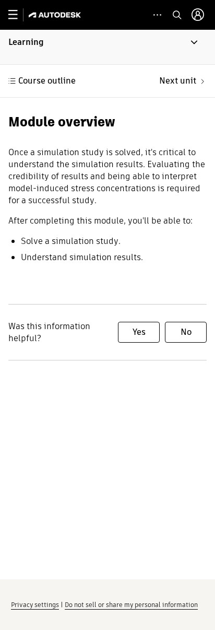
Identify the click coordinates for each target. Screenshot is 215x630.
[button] (107, 47)
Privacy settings (35, 604)
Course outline (47, 81)
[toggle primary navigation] (18, 14)
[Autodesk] (56, 15)
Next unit (177, 81)
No (186, 332)
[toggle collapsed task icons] (157, 15)
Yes (139, 332)
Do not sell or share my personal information (131, 604)
